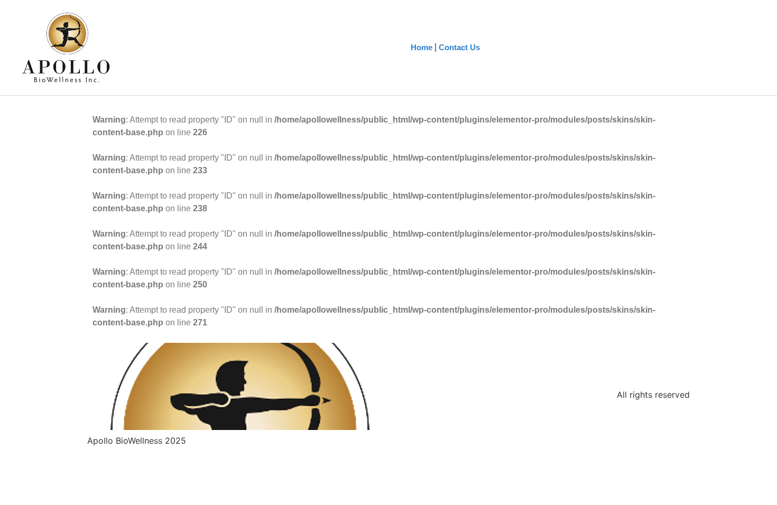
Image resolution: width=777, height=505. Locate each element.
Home (421, 47)
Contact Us (459, 47)
